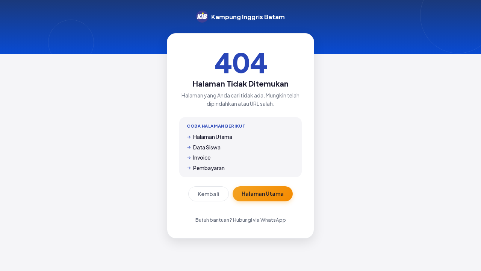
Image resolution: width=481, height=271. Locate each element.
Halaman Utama (212, 136)
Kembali (208, 193)
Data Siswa (207, 147)
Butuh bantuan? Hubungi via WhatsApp (240, 220)
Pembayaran (209, 167)
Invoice (201, 157)
